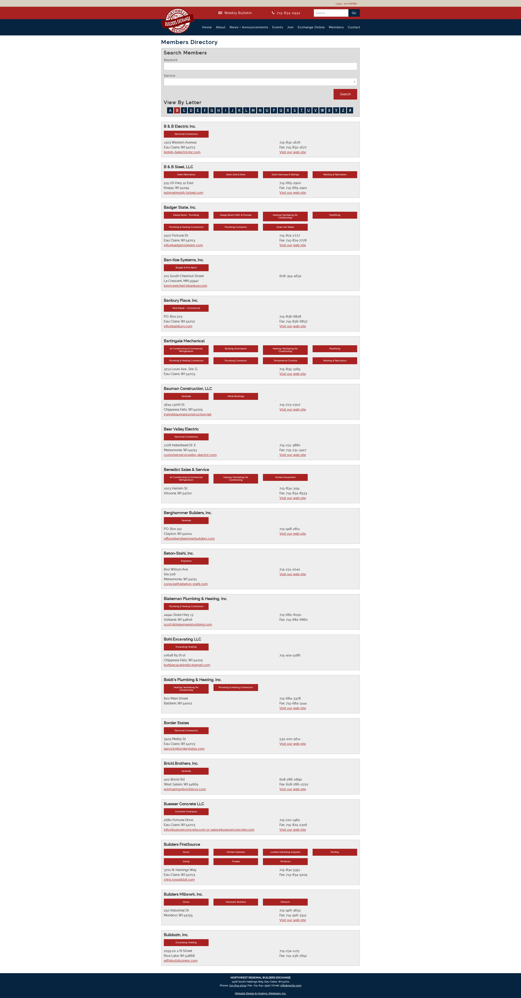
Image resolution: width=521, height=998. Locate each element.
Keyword (170, 60)
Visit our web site (292, 152)
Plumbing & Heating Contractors (186, 227)
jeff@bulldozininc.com (181, 961)
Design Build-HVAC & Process (235, 215)
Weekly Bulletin (237, 13)
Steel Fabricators (186, 174)
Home (207, 27)
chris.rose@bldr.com (179, 880)
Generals (186, 396)
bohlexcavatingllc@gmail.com (187, 665)
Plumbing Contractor (236, 227)
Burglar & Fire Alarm (186, 267)
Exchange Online (311, 27)
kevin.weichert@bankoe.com (185, 286)
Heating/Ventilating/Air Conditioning (285, 216)
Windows (285, 861)
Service (169, 76)
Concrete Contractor (186, 811)
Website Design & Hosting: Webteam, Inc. (260, 993)
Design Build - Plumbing (186, 215)
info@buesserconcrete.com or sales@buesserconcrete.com (209, 830)
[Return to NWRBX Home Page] (175, 32)
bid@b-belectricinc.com (182, 152)
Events (277, 27)
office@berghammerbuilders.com (189, 539)
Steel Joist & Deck (235, 174)
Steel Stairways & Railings (285, 174)
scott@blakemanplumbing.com (188, 624)
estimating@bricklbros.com (185, 789)
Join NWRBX (350, 3)
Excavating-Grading (186, 647)
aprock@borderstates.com (184, 749)
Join (290, 27)
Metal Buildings (236, 396)
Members (336, 27)
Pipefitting (334, 215)
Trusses (236, 861)
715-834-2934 (287, 13)
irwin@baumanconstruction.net (187, 414)
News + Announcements (249, 27)
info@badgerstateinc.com (183, 245)
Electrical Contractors (186, 134)
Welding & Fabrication (334, 174)
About (220, 27)
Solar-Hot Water (285, 227)
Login (339, 3)
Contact (354, 27)
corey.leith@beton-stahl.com (186, 584)
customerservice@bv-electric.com (190, 455)
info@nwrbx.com (290, 985)
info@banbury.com (178, 326)
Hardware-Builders (236, 902)
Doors (186, 852)
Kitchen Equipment (285, 477)
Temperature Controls (285, 360)
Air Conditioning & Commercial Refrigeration (186, 350)
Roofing (335, 852)
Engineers (186, 561)
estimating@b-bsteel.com (183, 193)
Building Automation (236, 348)
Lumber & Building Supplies (285, 852)
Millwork (285, 902)
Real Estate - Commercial (186, 308)
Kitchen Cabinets (236, 852)
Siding (186, 861)
